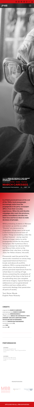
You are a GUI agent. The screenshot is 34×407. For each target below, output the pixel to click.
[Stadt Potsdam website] (28, 390)
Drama (18, 182)
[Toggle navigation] (30, 6)
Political (24, 182)
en (32, 1)
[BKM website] (17, 390)
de (29, 1)
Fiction (12, 182)
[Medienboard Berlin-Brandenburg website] (5, 390)
